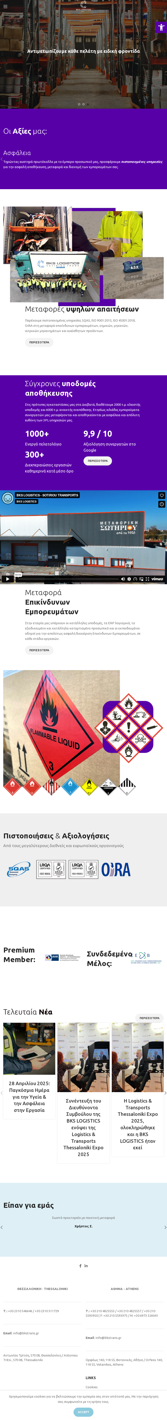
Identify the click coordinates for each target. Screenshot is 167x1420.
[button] (161, 27)
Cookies (92, 1387)
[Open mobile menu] (5, 6)
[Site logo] (83, 6)
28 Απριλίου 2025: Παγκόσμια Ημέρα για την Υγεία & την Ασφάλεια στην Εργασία (29, 1097)
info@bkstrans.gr (26, 1333)
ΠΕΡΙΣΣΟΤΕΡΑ (39, 342)
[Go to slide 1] (79, 104)
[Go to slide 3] (88, 104)
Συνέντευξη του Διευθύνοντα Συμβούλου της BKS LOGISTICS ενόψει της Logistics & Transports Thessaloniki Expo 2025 (83, 1127)
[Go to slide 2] (83, 104)
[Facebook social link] (80, 1266)
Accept (83, 1411)
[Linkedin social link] (86, 1266)
